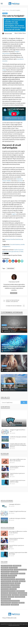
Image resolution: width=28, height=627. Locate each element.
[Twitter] (7, 261)
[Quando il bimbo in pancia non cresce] (5, 475)
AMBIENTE (17, 565)
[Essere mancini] (14, 363)
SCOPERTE (12, 593)
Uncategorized (6, 602)
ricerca (5, 13)
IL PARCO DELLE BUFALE (8, 579)
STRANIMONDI (20, 596)
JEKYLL (22, 581)
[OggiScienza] (14, 614)
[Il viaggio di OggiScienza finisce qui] (5, 432)
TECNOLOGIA (5, 344)
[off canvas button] (2, 4)
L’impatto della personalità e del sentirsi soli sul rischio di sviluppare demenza (18, 445)
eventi (4, 575)
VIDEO (21, 602)
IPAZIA (15, 581)
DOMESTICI (5, 573)
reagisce (14, 214)
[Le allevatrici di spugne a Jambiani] (5, 439)
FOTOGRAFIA (12, 575)
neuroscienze (10, 268)
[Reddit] (10, 261)
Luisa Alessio (6, 389)
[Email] (19, 261)
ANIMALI (5, 567)
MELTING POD (5, 585)
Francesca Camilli (8, 33)
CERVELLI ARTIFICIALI (7, 569)
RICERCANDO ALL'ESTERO (7, 383)
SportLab (11, 596)
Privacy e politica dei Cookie (9, 617)
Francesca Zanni (7, 370)
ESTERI (22, 573)
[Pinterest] (16, 261)
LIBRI (17, 583)
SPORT (4, 596)
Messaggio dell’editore (8, 425)
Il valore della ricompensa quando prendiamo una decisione (12, 386)
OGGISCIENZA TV (6, 587)
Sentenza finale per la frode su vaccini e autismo (17, 467)
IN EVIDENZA (20, 579)
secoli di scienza (22, 593)
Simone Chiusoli (7, 350)
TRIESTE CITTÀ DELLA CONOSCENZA (10, 600)
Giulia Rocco (18, 239)
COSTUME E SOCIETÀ (20, 569)
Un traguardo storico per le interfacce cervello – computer (13, 347)
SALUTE (4, 593)
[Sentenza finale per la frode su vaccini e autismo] (5, 468)
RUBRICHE (20, 591)
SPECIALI (23, 595)
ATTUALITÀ (13, 567)
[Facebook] (3, 261)
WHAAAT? (14, 604)
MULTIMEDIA (15, 585)
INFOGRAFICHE (6, 581)
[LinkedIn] (13, 261)
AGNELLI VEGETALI (7, 565)
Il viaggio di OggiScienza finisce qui (17, 430)
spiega (4, 69)
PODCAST (16, 587)
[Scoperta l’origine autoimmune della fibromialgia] (5, 482)
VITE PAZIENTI (5, 604)
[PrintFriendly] (22, 261)
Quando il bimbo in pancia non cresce (17, 474)
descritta (20, 180)
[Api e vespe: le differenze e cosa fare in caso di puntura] (5, 461)
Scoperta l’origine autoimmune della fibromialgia (17, 481)
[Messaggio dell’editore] (14, 419)
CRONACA (5, 571)
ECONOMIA (14, 573)
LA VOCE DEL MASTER (7, 583)
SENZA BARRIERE (6, 595)
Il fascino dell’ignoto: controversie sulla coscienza (14, 328)
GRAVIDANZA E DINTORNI (8, 577)
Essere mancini (6, 368)
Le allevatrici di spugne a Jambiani (18, 436)
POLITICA (5, 589)
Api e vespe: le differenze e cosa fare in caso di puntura (18, 460)
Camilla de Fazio (7, 331)
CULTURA (14, 571)
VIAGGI (14, 602)
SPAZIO (15, 595)
